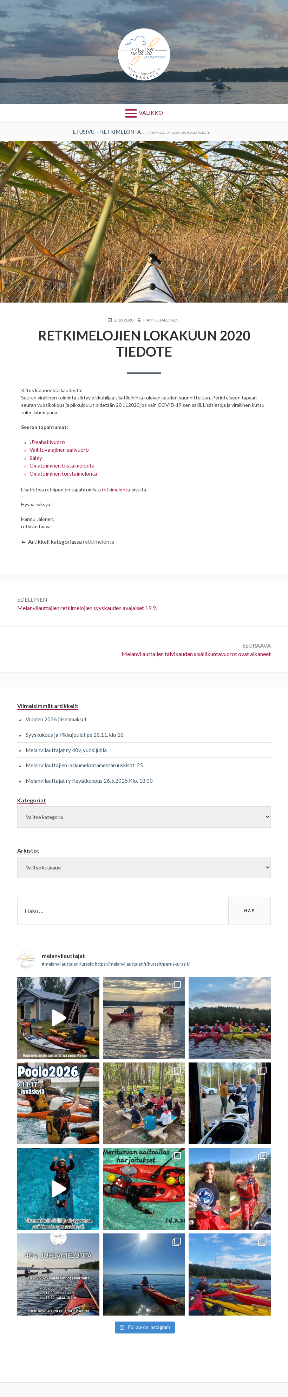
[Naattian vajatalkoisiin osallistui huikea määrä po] (230, 1103)
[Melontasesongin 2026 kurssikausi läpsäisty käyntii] (230, 1018)
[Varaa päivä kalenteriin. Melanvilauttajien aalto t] (144, 1189)
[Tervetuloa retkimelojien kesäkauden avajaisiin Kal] (144, 1103)
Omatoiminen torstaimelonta (63, 473)
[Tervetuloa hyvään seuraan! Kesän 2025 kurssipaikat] (230, 1274)
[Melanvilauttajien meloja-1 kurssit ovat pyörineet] (144, 1018)
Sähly (36, 458)
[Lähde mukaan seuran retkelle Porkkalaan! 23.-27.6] (144, 1274)
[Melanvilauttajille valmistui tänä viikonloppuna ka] (230, 1189)
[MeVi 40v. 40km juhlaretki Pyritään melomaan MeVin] (58, 1274)
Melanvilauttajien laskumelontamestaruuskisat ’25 (84, 765)
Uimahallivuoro (47, 442)
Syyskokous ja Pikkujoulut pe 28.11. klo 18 (75, 734)
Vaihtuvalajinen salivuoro (59, 449)
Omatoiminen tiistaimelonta (62, 465)
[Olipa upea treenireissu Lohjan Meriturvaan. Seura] (58, 1189)
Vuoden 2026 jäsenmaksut (56, 719)
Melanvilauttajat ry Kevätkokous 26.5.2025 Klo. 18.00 (89, 780)
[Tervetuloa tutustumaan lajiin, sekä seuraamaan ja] (58, 1103)
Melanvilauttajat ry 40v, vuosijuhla (66, 750)
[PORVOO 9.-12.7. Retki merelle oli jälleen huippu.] (58, 1018)
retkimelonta (116, 489)
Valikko (151, 112)
